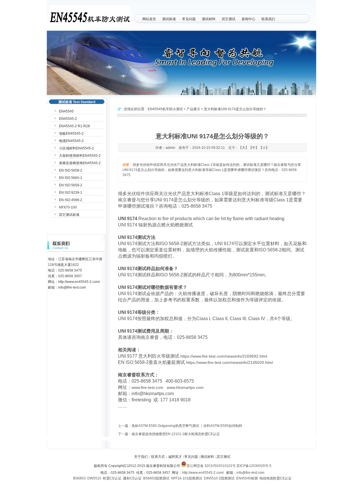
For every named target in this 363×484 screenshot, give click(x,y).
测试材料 (209, 19)
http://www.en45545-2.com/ (203, 473)
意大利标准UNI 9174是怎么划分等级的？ (235, 109)
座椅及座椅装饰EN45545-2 (80, 163)
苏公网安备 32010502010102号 (211, 466)
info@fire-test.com (250, 473)
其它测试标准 (69, 215)
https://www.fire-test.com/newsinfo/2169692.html (223, 356)
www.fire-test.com (147, 387)
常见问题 (189, 19)
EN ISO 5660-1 (70, 178)
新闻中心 (248, 19)
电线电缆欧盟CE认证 (275, 478)
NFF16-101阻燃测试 (186, 478)
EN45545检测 (247, 478)
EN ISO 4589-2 (70, 200)
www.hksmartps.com (185, 387)
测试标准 (169, 19)
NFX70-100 (68, 207)
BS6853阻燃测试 (156, 478)
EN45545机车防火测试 (165, 109)
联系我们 (268, 19)
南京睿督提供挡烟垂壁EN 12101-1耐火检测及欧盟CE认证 (176, 434)
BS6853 (79, 478)
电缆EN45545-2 (71, 141)
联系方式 (158, 457)
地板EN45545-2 (71, 133)
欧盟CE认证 (112, 478)
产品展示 (193, 109)
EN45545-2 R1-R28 (74, 126)
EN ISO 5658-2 (70, 170)
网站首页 (149, 19)
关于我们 (141, 457)
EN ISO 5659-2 (70, 185)
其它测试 (228, 19)
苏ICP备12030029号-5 (254, 466)
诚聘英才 (175, 457)
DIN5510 (94, 478)
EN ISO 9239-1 (70, 193)
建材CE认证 (132, 478)
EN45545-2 (68, 119)
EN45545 (66, 111)
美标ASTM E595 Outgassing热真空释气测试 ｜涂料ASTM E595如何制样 (187, 426)
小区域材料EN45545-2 (76, 148)
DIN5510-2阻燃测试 (219, 478)
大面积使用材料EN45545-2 (80, 156)
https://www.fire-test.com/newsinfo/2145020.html (229, 362)
